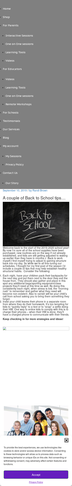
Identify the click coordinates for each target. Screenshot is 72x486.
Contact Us (10, 173)
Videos (10, 60)
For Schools (10, 112)
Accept (36, 475)
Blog (6, 137)
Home (7, 8)
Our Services (11, 129)
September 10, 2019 (15, 190)
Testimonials (11, 121)
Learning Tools (15, 52)
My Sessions (13, 156)
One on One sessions (19, 44)
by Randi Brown (38, 190)
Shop (6, 17)
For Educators (12, 69)
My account (10, 146)
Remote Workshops (19, 104)
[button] (66, 440)
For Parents (10, 25)
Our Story (12, 183)
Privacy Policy (36, 482)
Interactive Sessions (19, 35)
